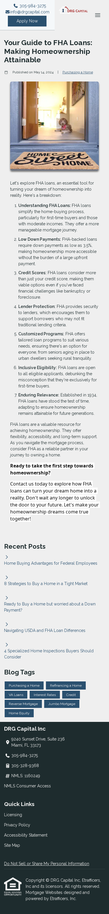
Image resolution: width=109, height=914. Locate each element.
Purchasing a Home (77, 72)
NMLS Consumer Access (27, 786)
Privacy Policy (17, 825)
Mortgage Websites (45, 892)
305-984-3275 (32, 5)
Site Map (12, 845)
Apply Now (27, 21)
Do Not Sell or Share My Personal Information (46, 863)
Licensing (13, 814)
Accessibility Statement (25, 835)
